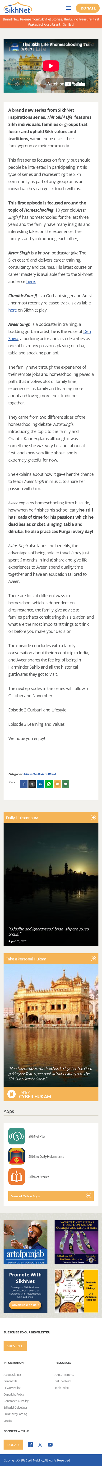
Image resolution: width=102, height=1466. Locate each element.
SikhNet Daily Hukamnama (46, 1156)
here (12, 310)
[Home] (18, 7)
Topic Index (62, 1388)
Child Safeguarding (15, 1414)
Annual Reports (64, 1374)
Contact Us (10, 1381)
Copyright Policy (14, 1394)
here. (31, 281)
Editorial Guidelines (15, 1407)
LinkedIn (40, 784)
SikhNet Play (37, 1136)
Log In (7, 1420)
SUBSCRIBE (15, 1346)
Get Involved (63, 1381)
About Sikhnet (12, 1374)
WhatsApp (49, 784)
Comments (66, 784)
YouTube (50, 1445)
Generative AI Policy (16, 1401)
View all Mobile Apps (25, 1196)
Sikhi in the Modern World (39, 774)
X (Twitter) (32, 784)
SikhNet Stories (38, 1176)
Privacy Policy (12, 1388)
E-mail (57, 784)
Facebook (24, 784)
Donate (88, 7)
